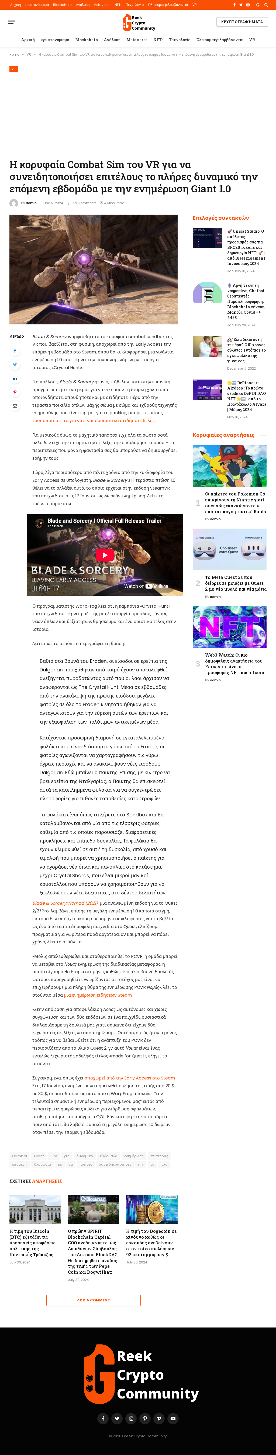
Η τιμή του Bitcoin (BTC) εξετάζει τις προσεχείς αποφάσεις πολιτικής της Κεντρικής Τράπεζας (32, 1242)
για (67, 1156)
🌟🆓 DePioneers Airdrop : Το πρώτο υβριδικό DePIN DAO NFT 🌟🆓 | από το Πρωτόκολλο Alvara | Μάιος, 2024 (247, 396)
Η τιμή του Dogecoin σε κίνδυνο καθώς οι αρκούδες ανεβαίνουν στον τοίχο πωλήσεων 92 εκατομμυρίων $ (151, 1242)
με (60, 1164)
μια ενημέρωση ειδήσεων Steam (98, 995)
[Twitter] (14, 364)
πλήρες (86, 1164)
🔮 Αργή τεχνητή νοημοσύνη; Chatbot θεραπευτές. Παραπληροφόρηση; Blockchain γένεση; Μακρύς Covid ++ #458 (246, 301)
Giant (39, 1156)
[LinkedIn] (14, 378)
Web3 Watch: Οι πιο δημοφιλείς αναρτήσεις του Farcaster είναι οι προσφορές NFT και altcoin (234, 663)
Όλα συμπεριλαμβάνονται (168, 4)
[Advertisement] (138, 114)
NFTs (118, 4)
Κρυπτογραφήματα (242, 21)
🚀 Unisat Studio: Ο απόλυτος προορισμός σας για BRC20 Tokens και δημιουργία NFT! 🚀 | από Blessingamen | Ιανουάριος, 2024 (246, 247)
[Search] (265, 5)
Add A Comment (93, 1300)
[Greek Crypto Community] (138, 22)
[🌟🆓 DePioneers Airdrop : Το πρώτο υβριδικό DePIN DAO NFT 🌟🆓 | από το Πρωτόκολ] (207, 390)
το (152, 1164)
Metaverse (102, 4)
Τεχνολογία (135, 4)
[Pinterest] (14, 392)
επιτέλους (159, 1156)
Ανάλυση (82, 4)
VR (194, 4)
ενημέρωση (134, 1156)
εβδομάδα (109, 1156)
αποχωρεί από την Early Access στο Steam (129, 1078)
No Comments (84, 203)
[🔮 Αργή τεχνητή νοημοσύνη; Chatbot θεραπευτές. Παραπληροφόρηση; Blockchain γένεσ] (207, 292)
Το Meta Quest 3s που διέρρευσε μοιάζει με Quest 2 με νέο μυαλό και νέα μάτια (236, 583)
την (141, 1164)
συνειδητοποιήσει (115, 1164)
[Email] (14, 405)
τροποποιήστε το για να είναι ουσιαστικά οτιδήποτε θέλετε (94, 420)
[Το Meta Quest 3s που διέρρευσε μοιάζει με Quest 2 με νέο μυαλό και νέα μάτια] (230, 549)
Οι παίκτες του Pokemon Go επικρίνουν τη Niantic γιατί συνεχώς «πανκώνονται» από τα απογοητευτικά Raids (235, 502)
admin (31, 203)
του (164, 1164)
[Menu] (11, 22)
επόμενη (19, 1164)
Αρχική (15, 4)
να (71, 1164)
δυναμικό (85, 1156)
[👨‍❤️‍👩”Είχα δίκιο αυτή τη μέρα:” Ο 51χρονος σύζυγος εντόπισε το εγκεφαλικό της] (207, 346)
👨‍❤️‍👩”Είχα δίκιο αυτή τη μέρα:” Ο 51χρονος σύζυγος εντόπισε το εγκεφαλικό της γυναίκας (246, 350)
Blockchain (62, 4)
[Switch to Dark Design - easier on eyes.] (258, 5)
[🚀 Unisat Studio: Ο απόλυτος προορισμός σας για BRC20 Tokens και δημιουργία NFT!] (207, 238)
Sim (53, 1156)
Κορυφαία (42, 1164)
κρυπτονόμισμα (37, 4)
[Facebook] (14, 350)
